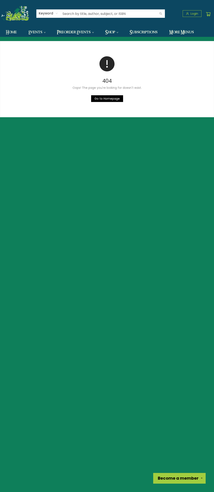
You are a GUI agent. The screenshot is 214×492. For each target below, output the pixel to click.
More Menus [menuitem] (181, 32)
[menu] (107, 32)
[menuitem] (11, 32)
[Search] (161, 13)
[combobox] (48, 13)
